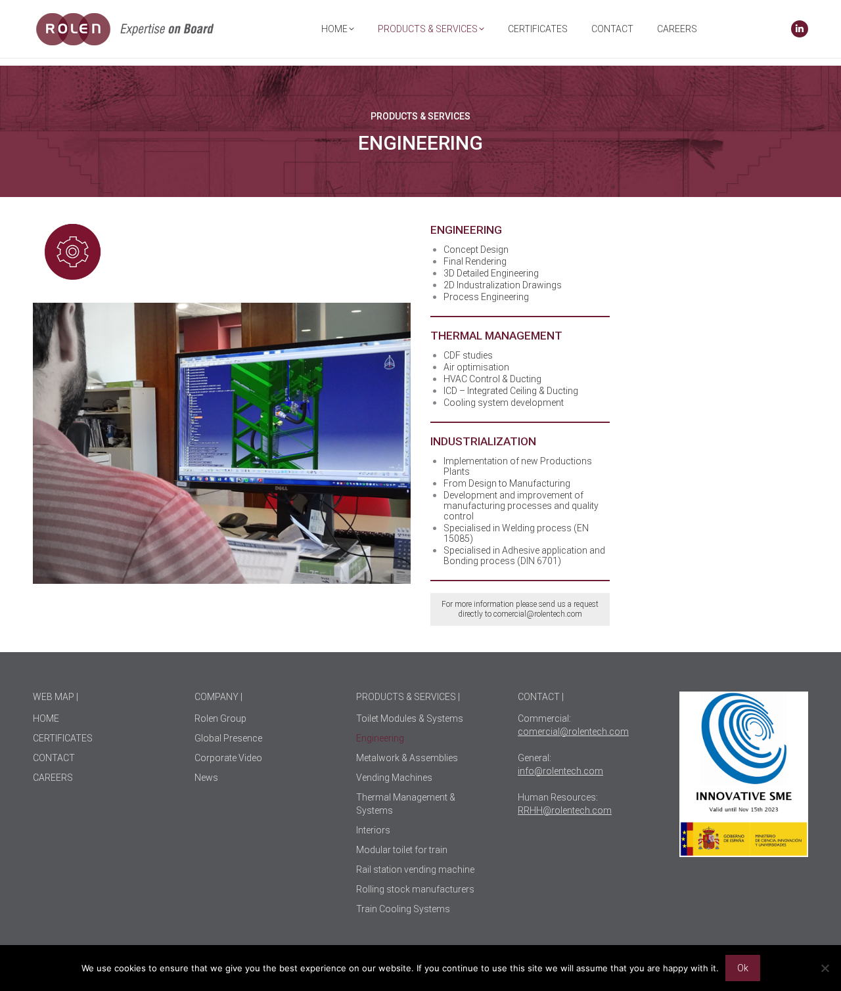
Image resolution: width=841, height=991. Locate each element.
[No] (824, 968)
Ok (742, 968)
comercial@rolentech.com (537, 614)
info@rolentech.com (560, 771)
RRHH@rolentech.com (565, 810)
